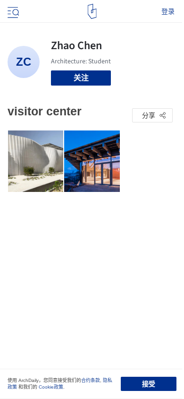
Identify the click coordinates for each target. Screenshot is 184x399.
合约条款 (90, 380)
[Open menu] (12, 11)
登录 (168, 11)
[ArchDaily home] (92, 11)
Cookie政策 (51, 387)
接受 (148, 384)
